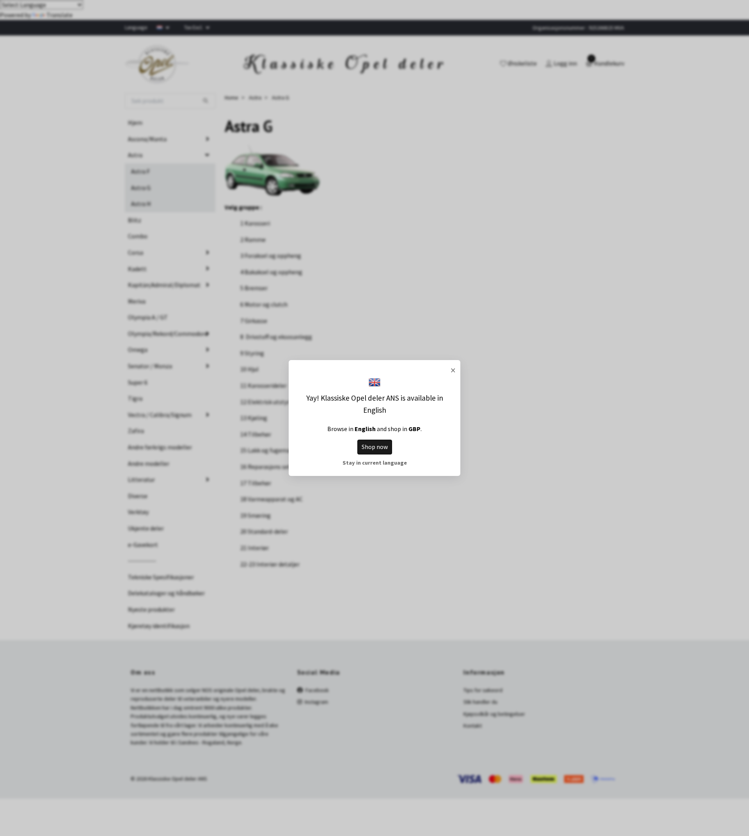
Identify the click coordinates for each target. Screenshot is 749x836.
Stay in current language (375, 462)
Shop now (375, 447)
